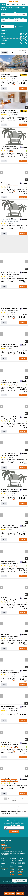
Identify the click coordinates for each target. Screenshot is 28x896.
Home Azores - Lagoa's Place (11, 706)
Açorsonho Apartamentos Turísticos (13, 147)
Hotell (19, 4)
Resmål (3, 869)
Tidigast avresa (5, 18)
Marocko (20, 872)
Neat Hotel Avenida (7, 670)
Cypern (12, 869)
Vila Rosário (5, 183)
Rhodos (20, 866)
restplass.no (3, 880)
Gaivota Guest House (8, 453)
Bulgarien (20, 871)
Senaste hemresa (19, 18)
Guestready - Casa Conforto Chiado (13, 489)
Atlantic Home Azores (8, 344)
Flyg (8, 4)
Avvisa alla (20, 893)
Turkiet (12, 868)
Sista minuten (4, 868)
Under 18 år (13, 860)
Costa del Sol (13, 865)
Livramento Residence (8, 219)
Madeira (20, 874)
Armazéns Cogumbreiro (9, 779)
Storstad (13, 4)
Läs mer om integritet (14, 890)
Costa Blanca (21, 863)
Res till (16, 12)
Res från (3, 12)
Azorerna (15, 148)
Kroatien (20, 869)
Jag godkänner (9, 893)
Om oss (3, 842)
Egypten (12, 874)
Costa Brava (13, 863)
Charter (3, 4)
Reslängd (3, 24)
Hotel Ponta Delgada (8, 561)
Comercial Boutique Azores (10, 525)
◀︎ (1, 64)
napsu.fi (10, 881)
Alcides (3, 380)
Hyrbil (24, 4)
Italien (19, 868)
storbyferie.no (14, 882)
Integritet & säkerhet (6, 847)
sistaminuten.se (10, 880)
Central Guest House (8, 598)
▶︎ (26, 64)
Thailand (12, 872)
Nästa (14, 800)
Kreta (11, 866)
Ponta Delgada (5, 76)
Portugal (15, 221)
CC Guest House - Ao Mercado (11, 417)
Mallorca (12, 862)
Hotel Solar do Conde (8, 272)
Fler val (4, 88)
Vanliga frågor (4, 845)
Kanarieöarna (21, 862)
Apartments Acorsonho (8, 110)
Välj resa (22, 88)
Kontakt (3, 844)
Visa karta (4, 52)
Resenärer (4, 30)
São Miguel (12, 76)
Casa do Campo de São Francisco (12, 742)
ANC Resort (5, 634)
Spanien (20, 860)
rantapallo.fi (5, 881)
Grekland (20, 865)
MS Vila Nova (5, 74)
